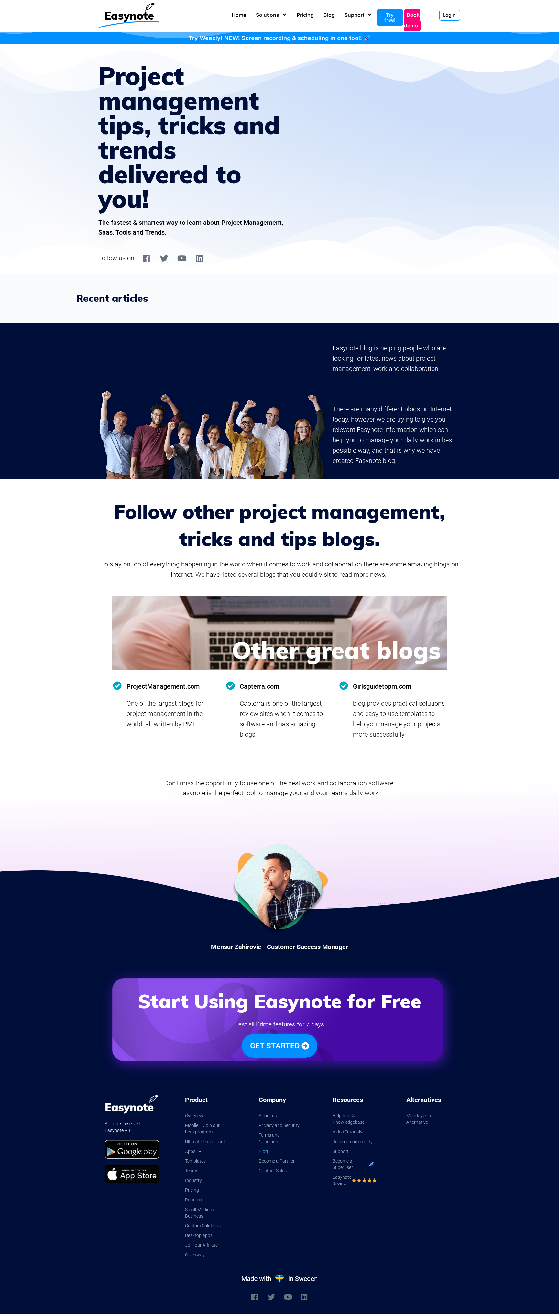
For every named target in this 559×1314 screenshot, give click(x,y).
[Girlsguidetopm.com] (343, 685)
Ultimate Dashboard (205, 1141)
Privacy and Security (279, 1125)
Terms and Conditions (269, 1138)
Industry (193, 1180)
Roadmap (195, 1199)
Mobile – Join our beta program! (202, 1128)
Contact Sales (273, 1170)
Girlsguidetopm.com (382, 686)
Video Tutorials (347, 1131)
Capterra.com (259, 686)
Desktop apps (199, 1235)
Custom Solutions (203, 1225)
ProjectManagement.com (163, 686)
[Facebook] (146, 258)
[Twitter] (164, 258)
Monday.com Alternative (419, 1119)
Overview (194, 1115)
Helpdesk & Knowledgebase (349, 1119)
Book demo (412, 20)
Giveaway (195, 1254)
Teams (191, 1170)
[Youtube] (182, 258)
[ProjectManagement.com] (117, 685)
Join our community (353, 1141)
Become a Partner (277, 1161)
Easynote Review (342, 1180)
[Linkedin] (200, 258)
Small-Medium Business (199, 1213)
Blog (263, 1151)
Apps (190, 1151)
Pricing (192, 1190)
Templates (195, 1161)
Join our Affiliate (201, 1245)
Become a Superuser (343, 1164)
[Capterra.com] (230, 685)
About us (268, 1115)
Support (341, 1151)
